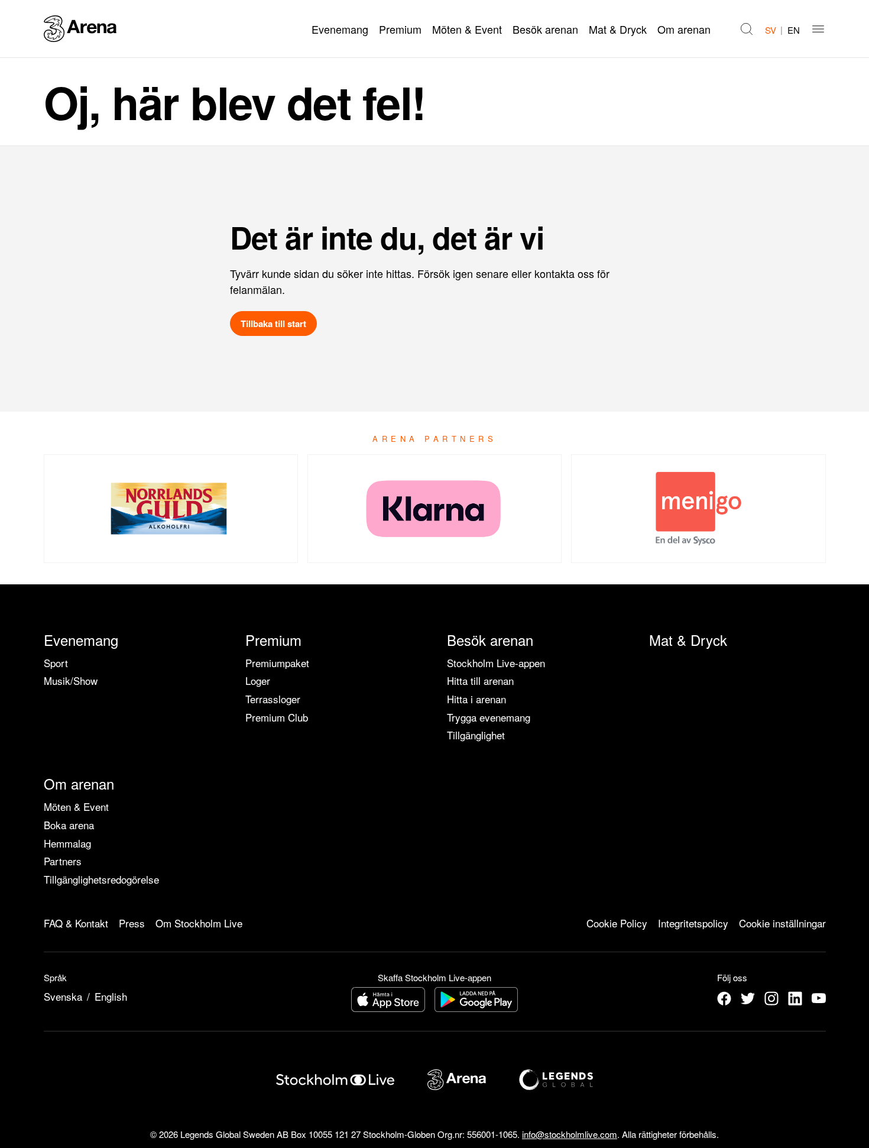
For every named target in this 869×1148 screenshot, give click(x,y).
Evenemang (340, 29)
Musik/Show (71, 680)
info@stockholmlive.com (569, 1134)
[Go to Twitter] (748, 998)
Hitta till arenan (480, 680)
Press (132, 923)
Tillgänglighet (476, 734)
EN (793, 30)
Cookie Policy (616, 923)
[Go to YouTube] (819, 998)
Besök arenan (545, 29)
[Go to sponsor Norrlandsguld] (171, 508)
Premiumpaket (277, 662)
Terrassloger (272, 698)
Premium (400, 29)
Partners (63, 860)
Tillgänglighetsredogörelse (101, 879)
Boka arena (69, 824)
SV (770, 30)
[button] (746, 29)
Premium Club (276, 717)
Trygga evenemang (488, 717)
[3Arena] (80, 28)
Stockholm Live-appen (496, 662)
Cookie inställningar (782, 923)
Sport (56, 662)
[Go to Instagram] (771, 998)
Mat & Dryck (618, 29)
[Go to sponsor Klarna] (434, 508)
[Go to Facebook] (724, 998)
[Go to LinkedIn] (795, 998)
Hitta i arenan (476, 698)
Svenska (63, 996)
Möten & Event (467, 29)
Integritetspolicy (693, 923)
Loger (257, 680)
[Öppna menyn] (818, 29)
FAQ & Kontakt (76, 923)
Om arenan (684, 29)
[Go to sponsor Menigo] (698, 508)
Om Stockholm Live (198, 923)
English (111, 996)
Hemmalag (67, 843)
